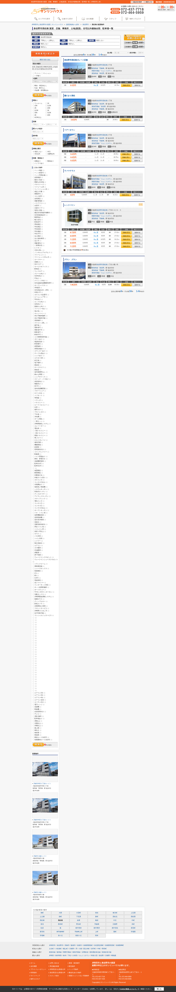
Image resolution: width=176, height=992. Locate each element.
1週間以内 (50, 154)
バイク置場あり (40, 456)
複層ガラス (39, 599)
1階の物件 (39, 716)
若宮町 (133, 928)
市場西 (133, 932)
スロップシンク (40, 498)
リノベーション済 (41, 189)
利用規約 (34, 972)
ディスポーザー (40, 494)
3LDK (49, 113)
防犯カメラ (39, 604)
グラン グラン (70, 260)
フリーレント (40, 255)
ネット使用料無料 (41, 587)
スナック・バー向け (42, 379)
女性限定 (38, 198)
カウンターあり (40, 351)
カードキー (39, 259)
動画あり (51, 161)
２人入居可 (39, 196)
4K (35, 115)
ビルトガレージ (40, 440)
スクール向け (40, 274)
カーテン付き (40, 702)
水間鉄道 (85, 952)
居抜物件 (38, 320)
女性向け (38, 304)
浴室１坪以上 (40, 531)
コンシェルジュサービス (44, 615)
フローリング (40, 391)
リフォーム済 (40, 187)
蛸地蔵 (113, 955)
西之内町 (86, 949)
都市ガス (38, 409)
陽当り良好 (39, 180)
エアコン (38, 545)
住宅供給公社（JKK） (43, 290)
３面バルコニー (40, 433)
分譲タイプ (39, 208)
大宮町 (78, 913)
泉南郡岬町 (120, 945)
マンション (47, 73)
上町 (96, 932)
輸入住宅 (38, 220)
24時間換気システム (42, 424)
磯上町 (65, 949)
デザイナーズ (40, 184)
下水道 (37, 414)
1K (48, 103)
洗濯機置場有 (40, 461)
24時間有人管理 (41, 606)
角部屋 (37, 733)
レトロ (37, 248)
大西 (60, 913)
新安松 (42, 932)
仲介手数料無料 (40, 316)
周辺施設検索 (54, 966)
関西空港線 (95, 71)
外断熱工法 (39, 475)
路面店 (37, 370)
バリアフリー (40, 203)
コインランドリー (41, 452)
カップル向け (40, 302)
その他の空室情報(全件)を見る (76, 250)
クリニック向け (40, 280)
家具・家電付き (40, 459)
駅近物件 (72, 966)
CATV (37, 578)
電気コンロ (39, 501)
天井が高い (39, 250)
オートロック (40, 590)
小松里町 (58, 949)
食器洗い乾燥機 (40, 487)
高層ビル (38, 262)
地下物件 (38, 363)
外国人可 (38, 292)
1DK (35, 105)
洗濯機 (37, 707)
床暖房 (37, 552)
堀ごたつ (38, 438)
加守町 (93, 949)
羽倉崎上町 (78, 932)
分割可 (37, 205)
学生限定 (38, 227)
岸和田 (51, 955)
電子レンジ (39, 704)
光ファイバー (40, 582)
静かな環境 (39, 374)
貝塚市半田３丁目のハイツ (42, 783)
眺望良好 (38, 217)
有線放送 (38, 580)
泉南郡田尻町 (109, 945)
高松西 (133, 916)
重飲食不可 (39, 330)
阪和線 (59, 952)
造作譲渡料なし (40, 372)
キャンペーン (40, 313)
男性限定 (38, 224)
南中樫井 (97, 928)
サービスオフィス (41, 266)
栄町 (60, 916)
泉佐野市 (99, 65)
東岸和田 (58, 955)
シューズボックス (41, 568)
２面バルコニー (40, 431)
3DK (35, 113)
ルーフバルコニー (41, 405)
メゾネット (39, 395)
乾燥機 (37, 709)
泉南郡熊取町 (88, 945)
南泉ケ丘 (78, 935)
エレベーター (40, 426)
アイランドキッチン (42, 496)
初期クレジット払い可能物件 (79, 976)
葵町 (114, 932)
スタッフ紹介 (54, 976)
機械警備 (38, 445)
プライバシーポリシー (38, 969)
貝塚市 (67, 945)
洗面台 (37, 522)
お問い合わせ (54, 963)
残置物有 (38, 346)
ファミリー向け (40, 309)
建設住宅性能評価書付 (43, 212)
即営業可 (38, 344)
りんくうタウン (106, 71)
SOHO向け (39, 276)
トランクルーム (40, 564)
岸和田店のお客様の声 (57, 969)
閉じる (159, 989)
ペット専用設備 (40, 175)
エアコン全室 (40, 700)
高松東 (42, 920)
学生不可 (38, 234)
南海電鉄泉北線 (95, 952)
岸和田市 (52, 945)
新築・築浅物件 (74, 963)
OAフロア (38, 264)
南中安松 (115, 928)
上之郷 (42, 916)
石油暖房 (38, 550)
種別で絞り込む (45, 59)
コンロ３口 (39, 506)
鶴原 (96, 920)
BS (36, 575)
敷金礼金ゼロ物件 (75, 972)
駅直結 (37, 269)
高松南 (105, 65)
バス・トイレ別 (40, 513)
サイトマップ (35, 976)
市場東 (42, 935)
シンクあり (39, 355)
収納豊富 (38, 571)
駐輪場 (37, 454)
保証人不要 (39, 191)
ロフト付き (39, 393)
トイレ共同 (39, 538)
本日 (49, 151)
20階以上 (38, 725)
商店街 (37, 365)
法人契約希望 (40, 238)
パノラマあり (39, 163)
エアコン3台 (39, 695)
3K (48, 110)
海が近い (38, 311)
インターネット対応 (42, 585)
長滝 (42, 924)
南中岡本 (78, 928)
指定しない (38, 151)
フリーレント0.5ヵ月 (42, 257)
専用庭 (37, 398)
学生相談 (38, 231)
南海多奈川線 (106, 952)
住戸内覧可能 (40, 613)
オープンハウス (40, 285)
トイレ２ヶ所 (40, 529)
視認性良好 (39, 341)
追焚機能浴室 (40, 515)
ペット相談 (39, 170)
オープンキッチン (41, 510)
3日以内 (37, 154)
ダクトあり (39, 339)
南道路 (37, 735)
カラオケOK (39, 358)
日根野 (115, 924)
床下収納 (38, 555)
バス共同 (38, 536)
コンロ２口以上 (40, 482)
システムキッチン (41, 489)
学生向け (38, 299)
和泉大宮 (94, 955)
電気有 (37, 428)
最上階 (37, 728)
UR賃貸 (38, 288)
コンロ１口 (39, 503)
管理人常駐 (39, 210)
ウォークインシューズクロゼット (45, 560)
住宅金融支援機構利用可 (44, 283)
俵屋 (78, 920)
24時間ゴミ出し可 (41, 611)
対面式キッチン (40, 491)
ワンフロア (39, 271)
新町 (96, 916)
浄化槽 (37, 417)
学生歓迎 (38, 229)
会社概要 (34, 966)
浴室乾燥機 (39, 517)
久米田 (74, 955)
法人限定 (38, 236)
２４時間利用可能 (41, 337)
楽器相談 (38, 177)
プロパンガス (40, 412)
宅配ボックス (40, 594)
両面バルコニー (40, 435)
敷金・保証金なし (40, 85)
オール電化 (39, 419)
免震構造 (38, 470)
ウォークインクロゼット (44, 557)
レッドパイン (69, 205)
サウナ (37, 534)
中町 (133, 920)
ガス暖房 (38, 548)
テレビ (37, 714)
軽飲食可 (38, 332)
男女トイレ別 (40, 527)
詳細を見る (126, 85)
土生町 (51, 949)
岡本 (96, 935)
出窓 (37, 407)
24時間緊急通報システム (44, 596)
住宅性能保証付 (40, 215)
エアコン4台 (39, 697)
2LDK (36, 110)
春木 (64, 955)
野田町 (104, 949)
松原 (42, 928)
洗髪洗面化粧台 (40, 524)
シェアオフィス (40, 377)
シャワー (38, 541)
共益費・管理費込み (41, 90)
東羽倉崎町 (60, 932)
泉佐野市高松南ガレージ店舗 (76, 60)
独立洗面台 (39, 543)
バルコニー (39, 402)
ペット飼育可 (40, 173)
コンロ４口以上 (40, 508)
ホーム (33, 963)
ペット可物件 (73, 969)
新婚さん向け (40, 306)
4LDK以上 (37, 117)
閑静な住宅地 (40, 182)
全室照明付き (40, 711)
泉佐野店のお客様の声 (57, 972)
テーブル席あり (40, 353)
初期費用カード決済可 (43, 740)
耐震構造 (38, 473)
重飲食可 (38, 327)
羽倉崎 (101, 68)
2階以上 (38, 721)
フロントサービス (41, 608)
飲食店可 (38, 222)
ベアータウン (69, 130)
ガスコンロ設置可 (41, 295)
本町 (133, 924)
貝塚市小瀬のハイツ (40, 856)
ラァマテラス (69, 171)
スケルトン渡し (40, 323)
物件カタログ (35, 979)
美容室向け (39, 381)
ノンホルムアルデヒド (43, 252)
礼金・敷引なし (39, 88)
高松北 (115, 916)
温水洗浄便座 (40, 520)
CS (36, 573)
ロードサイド (40, 367)
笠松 (96, 913)
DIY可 (37, 386)
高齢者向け (39, 243)
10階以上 (38, 723)
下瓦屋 (78, 916)
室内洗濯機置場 (40, 388)
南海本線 (95, 68)
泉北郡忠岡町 (99, 945)
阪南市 (73, 945)
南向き (37, 730)
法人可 (37, 241)
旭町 (42, 913)
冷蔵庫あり (39, 484)
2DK (48, 108)
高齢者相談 (39, 201)
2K (35, 108)
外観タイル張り (40, 477)
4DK (48, 115)
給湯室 (37, 447)
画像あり (37, 161)
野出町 (78, 924)
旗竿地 (37, 325)
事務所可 (38, 194)
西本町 (60, 924)
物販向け (38, 384)
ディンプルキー (40, 601)
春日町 (115, 913)
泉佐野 (101, 73)
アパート (37, 73)
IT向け (37, 278)
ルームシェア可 (40, 297)
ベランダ (38, 400)
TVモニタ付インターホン (44, 592)
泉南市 (79, 945)
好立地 (37, 360)
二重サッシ (39, 421)
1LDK (49, 105)
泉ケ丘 (60, 935)
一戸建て (37, 76)
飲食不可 (38, 334)
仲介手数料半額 (40, 318)
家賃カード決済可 (41, 737)
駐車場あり (39, 718)
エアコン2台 (39, 693)
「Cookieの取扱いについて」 (128, 989)
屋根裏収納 (39, 566)
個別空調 (38, 442)
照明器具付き (40, 449)
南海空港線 (95, 106)
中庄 (114, 920)
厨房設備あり (40, 349)
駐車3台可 (39, 466)
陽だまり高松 (69, 96)
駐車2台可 (39, 463)
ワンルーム (38, 103)
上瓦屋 (133, 913)
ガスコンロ (39, 480)
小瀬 (80, 949)
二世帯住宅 (39, 245)
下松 (69, 955)
